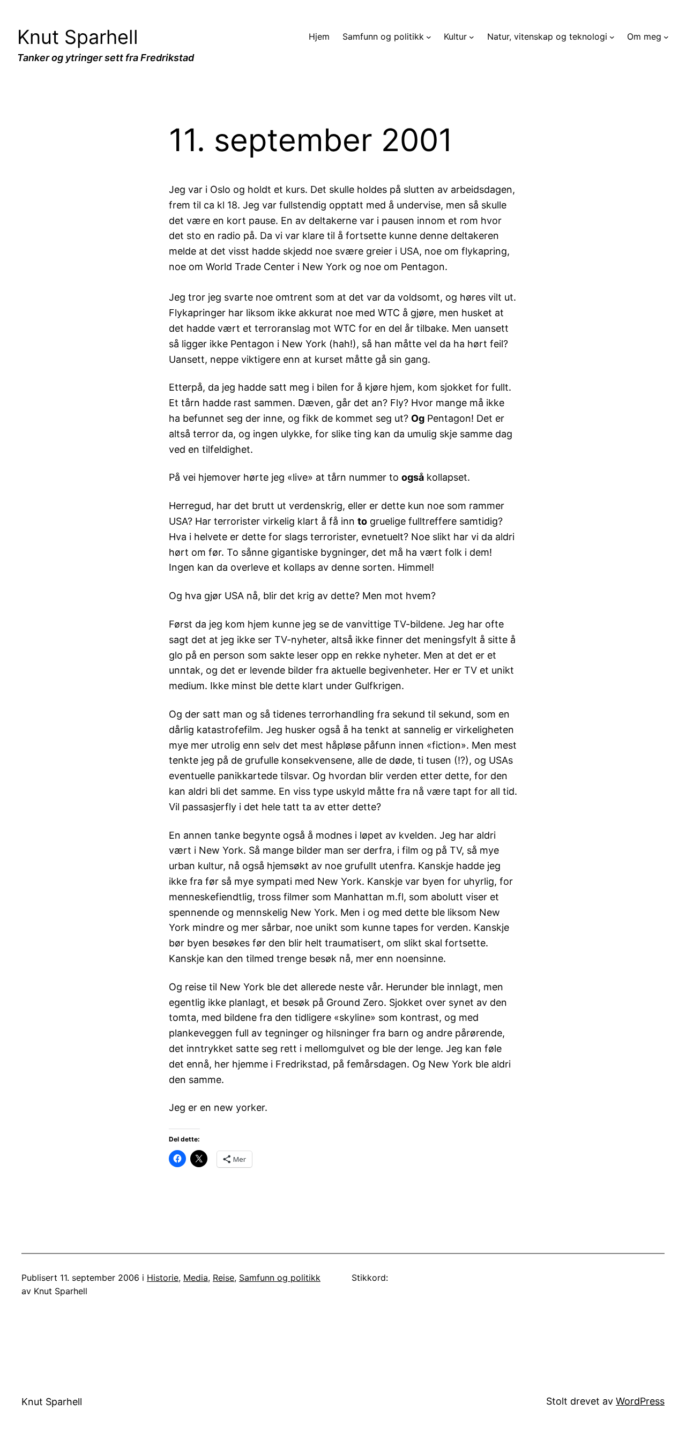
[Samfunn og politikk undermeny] (428, 37)
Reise (223, 1277)
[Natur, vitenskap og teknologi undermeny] (612, 37)
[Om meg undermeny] (666, 37)
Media (195, 1277)
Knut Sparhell (77, 37)
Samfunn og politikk (279, 1277)
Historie (162, 1277)
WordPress (640, 1401)
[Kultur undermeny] (471, 37)
